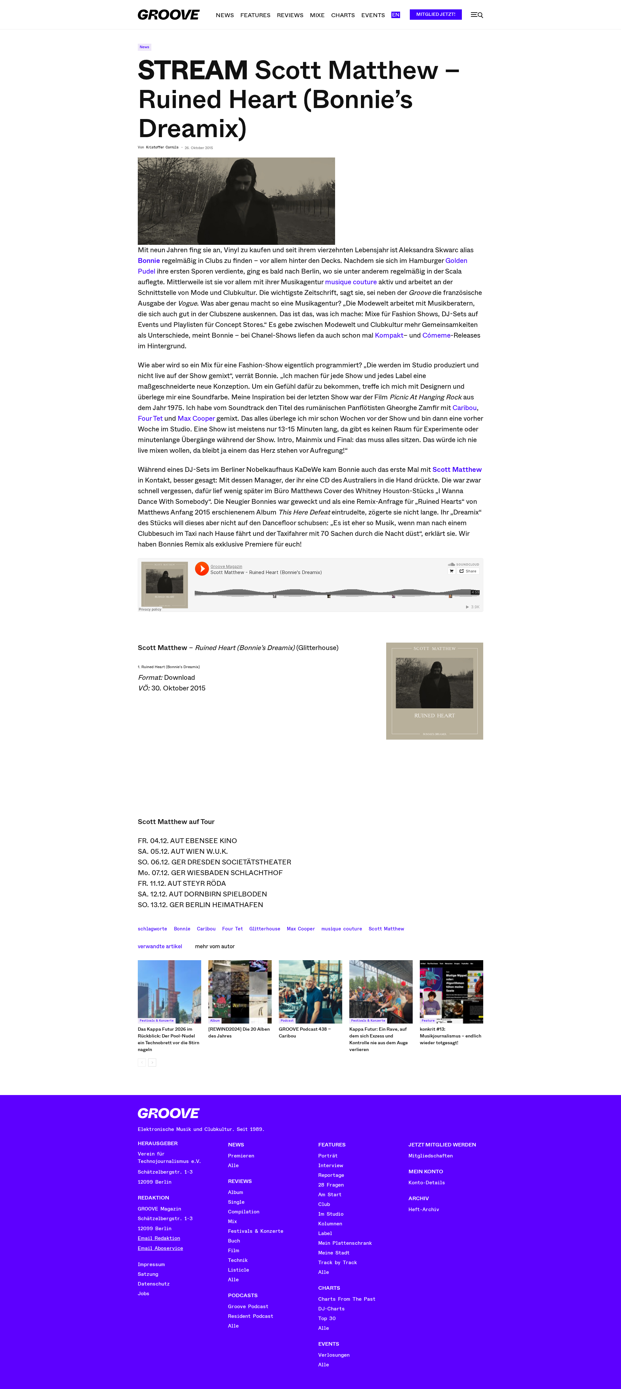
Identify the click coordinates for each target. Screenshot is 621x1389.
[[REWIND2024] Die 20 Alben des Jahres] (240, 992)
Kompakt (389, 335)
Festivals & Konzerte (157, 1021)
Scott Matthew (457, 469)
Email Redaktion (159, 1238)
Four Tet (150, 418)
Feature (428, 1021)
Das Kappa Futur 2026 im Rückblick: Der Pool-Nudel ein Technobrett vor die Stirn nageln (168, 1039)
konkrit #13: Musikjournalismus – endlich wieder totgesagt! (450, 1036)
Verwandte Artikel (160, 946)
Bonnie (182, 928)
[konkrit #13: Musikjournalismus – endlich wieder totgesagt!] (451, 992)
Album (215, 1021)
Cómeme (436, 335)
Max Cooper (196, 418)
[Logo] (169, 14)
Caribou (464, 408)
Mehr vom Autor (215, 946)
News (144, 47)
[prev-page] (142, 1062)
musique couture (351, 282)
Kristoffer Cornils (162, 147)
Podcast (287, 1021)
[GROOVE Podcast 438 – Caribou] (310, 992)
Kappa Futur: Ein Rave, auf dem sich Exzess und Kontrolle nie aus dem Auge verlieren (378, 1039)
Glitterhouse (264, 928)
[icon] (477, 15)
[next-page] (152, 1062)
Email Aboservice (160, 1248)
